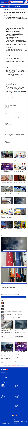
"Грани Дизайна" (2, 385)
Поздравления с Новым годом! (4, 394)
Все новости (13, 296)
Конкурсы (12, 6)
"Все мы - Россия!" (16, 386)
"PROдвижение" (16, 385)
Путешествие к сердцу (17, 395)
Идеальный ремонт (16, 396)
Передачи (2, 384)
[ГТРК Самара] (4, 7)
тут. (20, 97)
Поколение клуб (2, 395)
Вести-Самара (2, 387)
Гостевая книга (16, 405)
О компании (18, 6)
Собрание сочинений (3, 397)
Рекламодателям (16, 407)
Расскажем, (11, 89)
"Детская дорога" (3, 386)
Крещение (17, 91)
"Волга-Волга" (16, 394)
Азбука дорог (16, 387)
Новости (9, 6)
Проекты (5, 382)
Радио (15, 6)
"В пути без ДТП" (16, 397)
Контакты (16, 406)
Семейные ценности (3, 396)
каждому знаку (21, 74)
